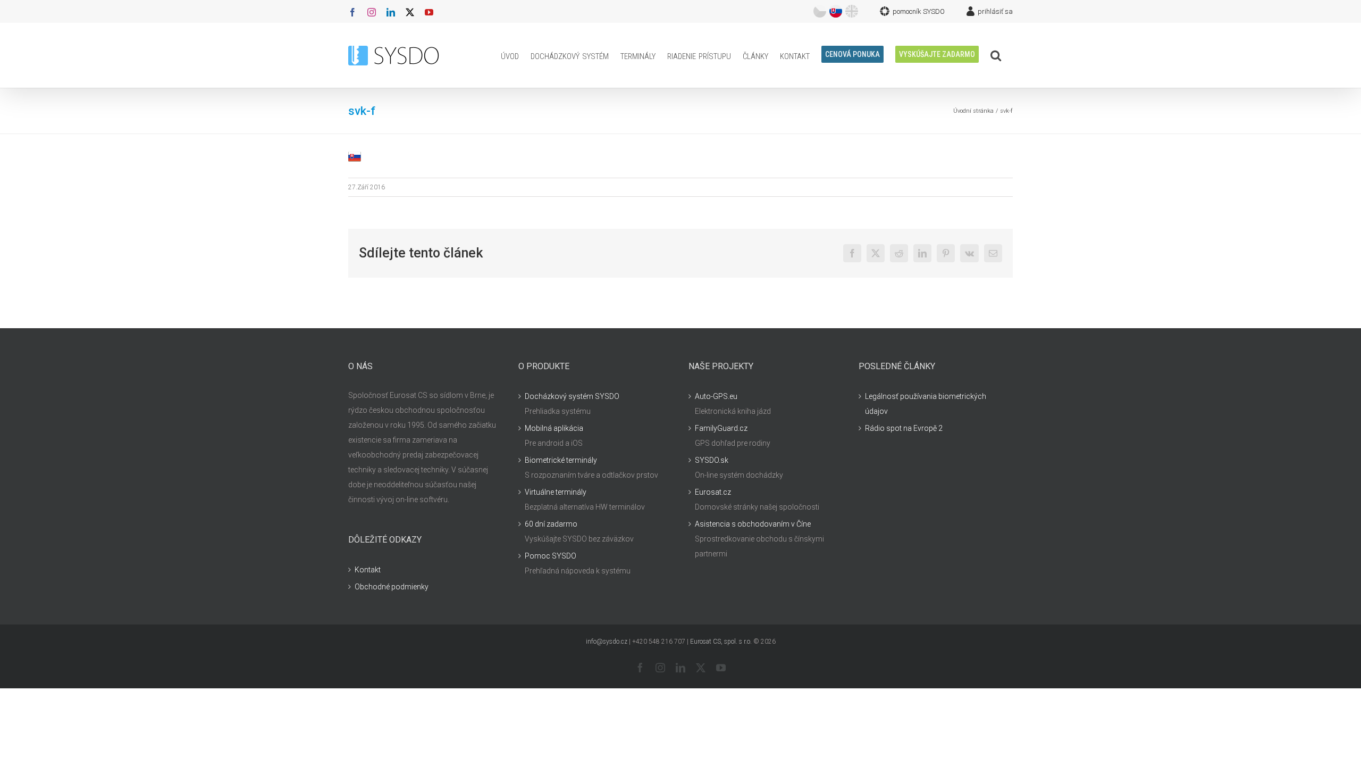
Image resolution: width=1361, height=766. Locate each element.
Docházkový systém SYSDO (572, 396)
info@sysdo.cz (606, 641)
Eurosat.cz (713, 492)
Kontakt (368, 569)
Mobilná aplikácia (554, 428)
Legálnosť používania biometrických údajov (925, 403)
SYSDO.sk (711, 460)
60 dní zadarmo (551, 524)
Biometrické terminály (561, 460)
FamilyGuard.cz (721, 428)
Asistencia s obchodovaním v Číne (753, 524)
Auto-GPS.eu (716, 396)
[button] (995, 55)
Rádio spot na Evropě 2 (904, 428)
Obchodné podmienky (392, 586)
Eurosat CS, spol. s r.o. (721, 641)
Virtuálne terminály (555, 492)
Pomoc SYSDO (550, 556)
